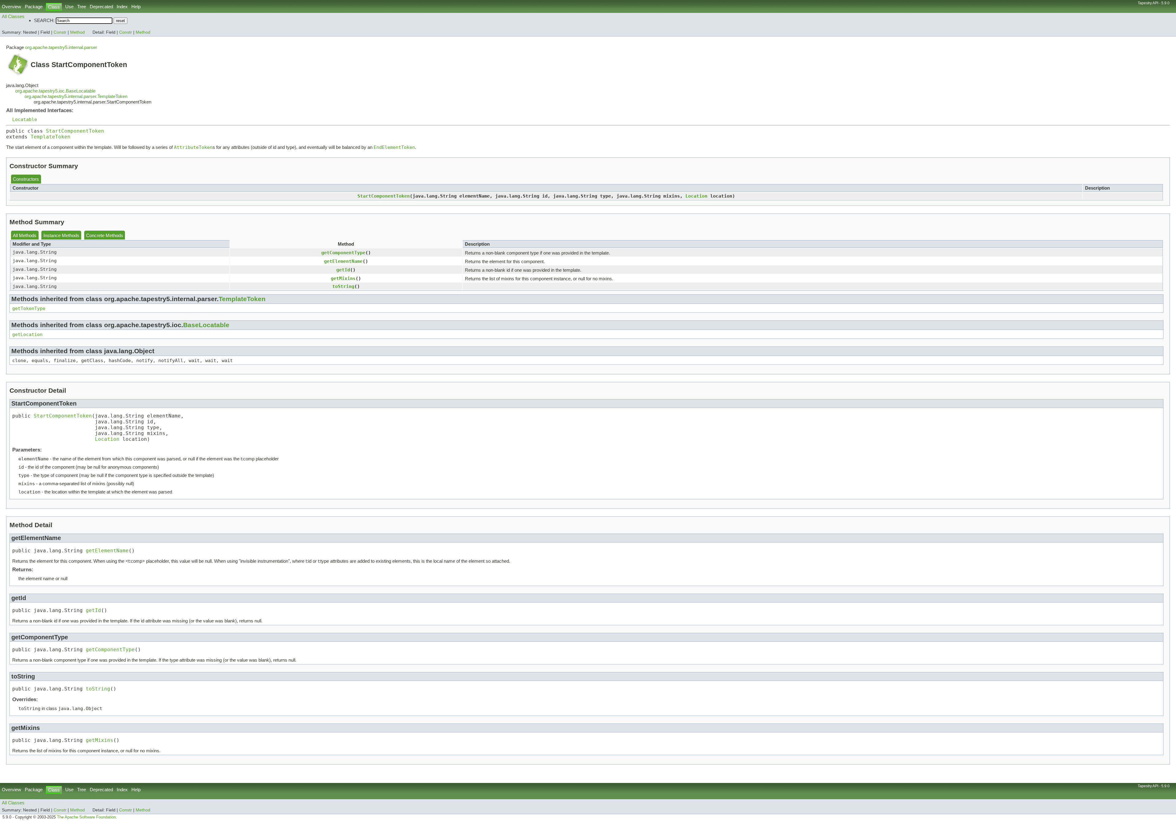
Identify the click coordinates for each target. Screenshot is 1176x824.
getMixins (343, 278)
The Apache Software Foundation (86, 817)
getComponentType (343, 252)
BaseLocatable (206, 325)
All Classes (13, 16)
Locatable (24, 119)
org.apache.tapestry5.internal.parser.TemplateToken (75, 96)
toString (343, 286)
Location (696, 195)
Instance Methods (61, 235)
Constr (60, 32)
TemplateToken (50, 137)
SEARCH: (44, 20)
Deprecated (101, 6)
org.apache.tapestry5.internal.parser (61, 47)
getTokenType (28, 308)
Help (136, 6)
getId (343, 269)
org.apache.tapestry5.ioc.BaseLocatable (55, 90)
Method (77, 32)
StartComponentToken (75, 131)
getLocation (27, 334)
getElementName (343, 261)
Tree (81, 6)
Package (34, 6)
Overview (11, 6)
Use (69, 6)
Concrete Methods (104, 235)
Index (122, 6)
